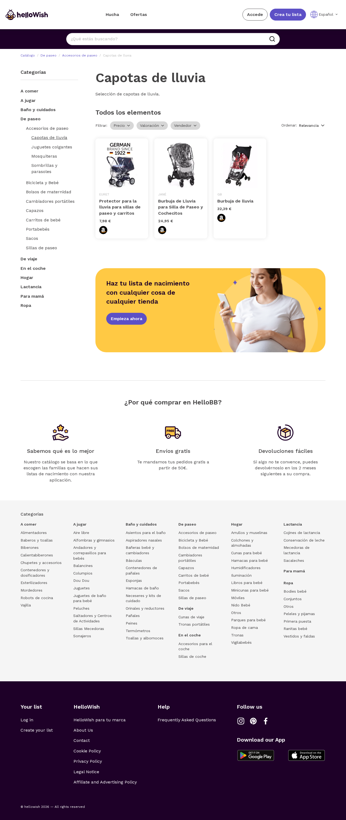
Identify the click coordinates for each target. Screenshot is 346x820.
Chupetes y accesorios (41, 562)
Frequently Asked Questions (187, 719)
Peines (131, 623)
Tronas (237, 635)
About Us (83, 730)
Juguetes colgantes (51, 147)
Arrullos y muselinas (249, 532)
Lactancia (31, 286)
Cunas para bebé (246, 553)
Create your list (37, 730)
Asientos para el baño (146, 532)
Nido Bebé (240, 605)
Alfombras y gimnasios (94, 540)
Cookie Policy (87, 750)
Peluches (81, 608)
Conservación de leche (304, 540)
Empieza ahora (126, 318)
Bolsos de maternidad (48, 191)
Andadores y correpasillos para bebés (89, 552)
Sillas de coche (192, 656)
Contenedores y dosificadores (35, 572)
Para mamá (32, 296)
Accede (255, 14)
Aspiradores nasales (144, 540)
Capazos (35, 210)
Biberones (30, 547)
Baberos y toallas (37, 540)
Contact (82, 740)
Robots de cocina (37, 598)
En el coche (33, 268)
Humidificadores (246, 568)
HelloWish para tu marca (100, 719)
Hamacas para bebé (249, 560)
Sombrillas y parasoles (44, 168)
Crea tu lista (287, 14)
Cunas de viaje (191, 617)
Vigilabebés (241, 642)
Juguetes (81, 588)
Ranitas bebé (295, 628)
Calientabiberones (37, 555)
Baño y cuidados (38, 109)
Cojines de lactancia (302, 532)
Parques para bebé (248, 620)
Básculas (134, 560)
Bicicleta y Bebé (42, 182)
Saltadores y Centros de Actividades (92, 618)
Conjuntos (293, 599)
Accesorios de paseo (79, 55)
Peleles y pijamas (299, 614)
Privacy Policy (88, 761)
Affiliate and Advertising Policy (105, 782)
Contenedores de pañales (141, 570)
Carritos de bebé (43, 220)
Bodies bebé (295, 591)
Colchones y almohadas (242, 543)
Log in (27, 719)
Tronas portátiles (194, 624)
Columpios (82, 573)
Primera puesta (297, 621)
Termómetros (138, 631)
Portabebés (37, 229)
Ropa (26, 305)
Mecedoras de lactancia (297, 550)
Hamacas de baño (142, 588)
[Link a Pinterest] (253, 721)
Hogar (27, 277)
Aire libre (81, 532)
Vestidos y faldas (299, 636)
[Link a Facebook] (266, 721)
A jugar (28, 100)
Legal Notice (86, 771)
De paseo (48, 55)
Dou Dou (81, 580)
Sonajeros (82, 636)
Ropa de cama (244, 627)
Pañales (133, 615)
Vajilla (26, 605)
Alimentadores (34, 532)
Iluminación (241, 575)
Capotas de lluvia (49, 137)
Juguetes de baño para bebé (89, 598)
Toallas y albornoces (145, 638)
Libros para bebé (246, 582)
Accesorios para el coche (195, 646)
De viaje (29, 258)
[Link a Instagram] (241, 721)
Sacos (32, 238)
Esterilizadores (34, 582)
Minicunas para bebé (250, 590)
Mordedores (31, 590)
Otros (236, 612)
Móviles (238, 598)
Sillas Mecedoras (88, 628)
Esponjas (134, 580)
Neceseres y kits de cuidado (143, 598)
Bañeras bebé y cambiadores (140, 550)
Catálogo (28, 55)
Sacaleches (294, 560)
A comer (29, 91)
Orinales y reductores (145, 608)
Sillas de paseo (41, 247)
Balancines (83, 565)
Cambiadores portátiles (50, 201)
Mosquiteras (44, 156)
